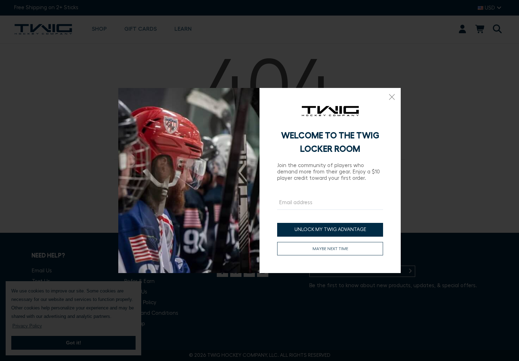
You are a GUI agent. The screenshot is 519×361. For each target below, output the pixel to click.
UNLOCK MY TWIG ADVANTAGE (330, 229)
